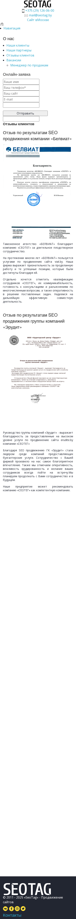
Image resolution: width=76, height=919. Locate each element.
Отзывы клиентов (20, 55)
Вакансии (13, 60)
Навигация (12, 28)
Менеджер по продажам (29, 65)
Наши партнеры (18, 50)
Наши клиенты (17, 45)
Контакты (12, 915)
